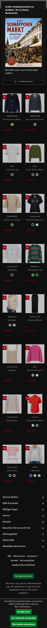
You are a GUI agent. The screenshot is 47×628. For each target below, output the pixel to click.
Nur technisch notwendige (24, 618)
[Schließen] (41, 10)
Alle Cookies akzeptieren (23, 624)
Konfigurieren (23, 612)
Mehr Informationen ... (23, 607)
